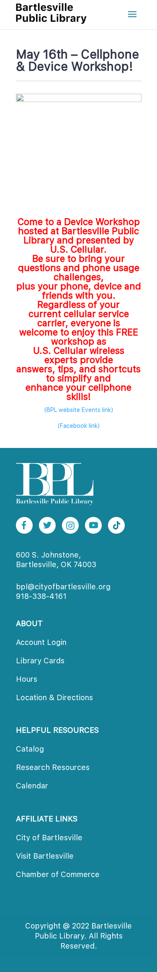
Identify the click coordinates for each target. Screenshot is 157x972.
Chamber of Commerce (58, 874)
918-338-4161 (41, 596)
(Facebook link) (79, 425)
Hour (26, 679)
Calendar (32, 785)
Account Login (41, 642)
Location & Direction (54, 697)
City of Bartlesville (49, 837)
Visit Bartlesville (45, 856)
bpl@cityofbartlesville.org (63, 586)
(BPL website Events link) (78, 410)
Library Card (40, 660)
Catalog (30, 748)
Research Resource (53, 767)
